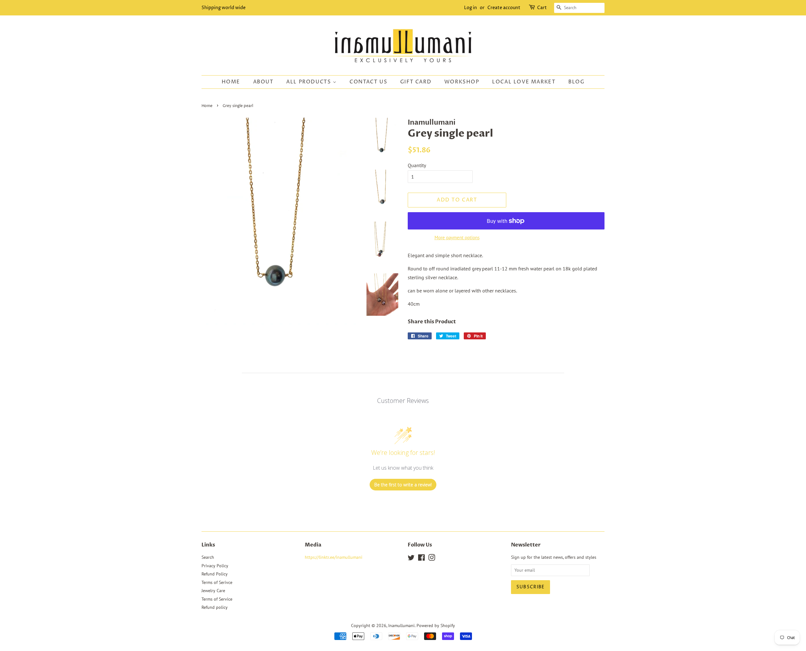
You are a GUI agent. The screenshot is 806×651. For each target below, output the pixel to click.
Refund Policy (215, 574)
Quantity (417, 165)
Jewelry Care (213, 590)
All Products (309, 81)
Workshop (462, 81)
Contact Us (368, 81)
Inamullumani (401, 625)
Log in (470, 8)
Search (208, 557)
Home (231, 81)
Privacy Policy (215, 566)
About (263, 81)
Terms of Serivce (217, 582)
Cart (542, 8)
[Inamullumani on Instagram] (431, 559)
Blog (576, 81)
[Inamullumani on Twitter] (411, 559)
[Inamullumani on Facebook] (421, 559)
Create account (503, 8)
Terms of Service (217, 599)
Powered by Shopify (436, 625)
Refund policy (215, 607)
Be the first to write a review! (403, 485)
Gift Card (415, 81)
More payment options (457, 238)
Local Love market (523, 81)
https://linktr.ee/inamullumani (333, 557)
